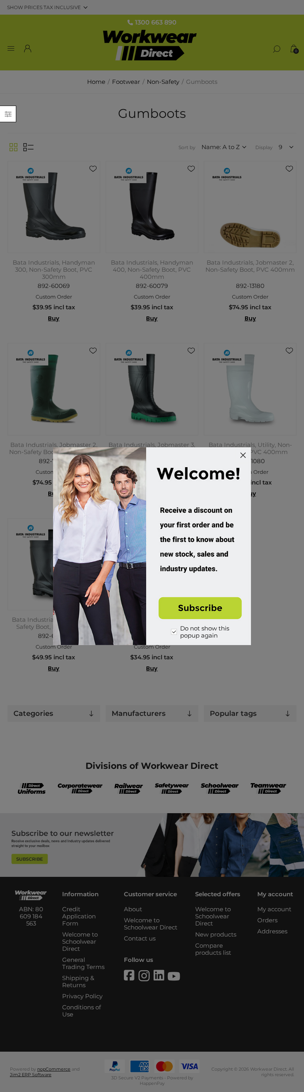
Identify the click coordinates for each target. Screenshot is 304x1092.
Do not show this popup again (204, 632)
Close (243, 455)
